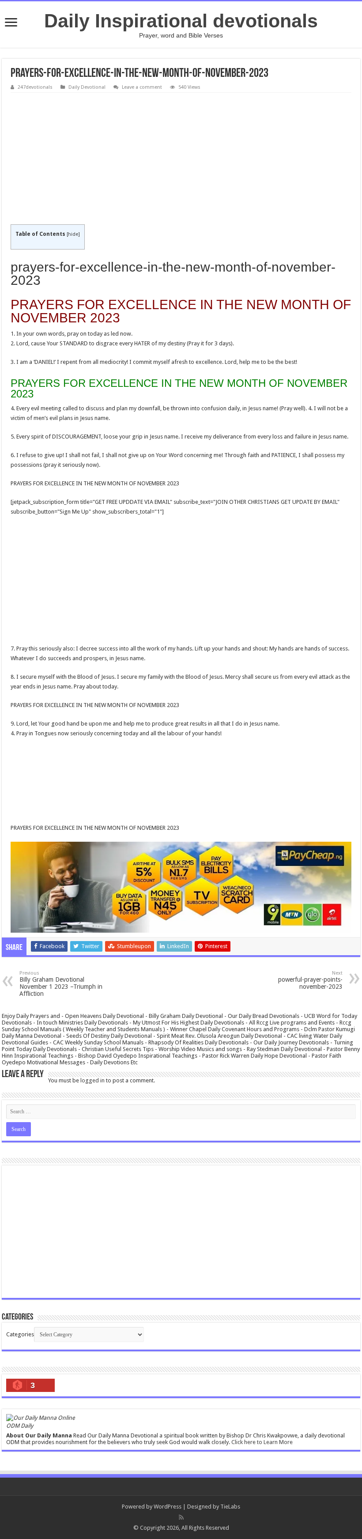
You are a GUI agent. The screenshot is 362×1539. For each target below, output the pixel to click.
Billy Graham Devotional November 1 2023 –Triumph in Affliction (60, 983)
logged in (92, 1080)
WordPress (167, 1506)
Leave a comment (142, 87)
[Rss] (181, 1517)
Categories (20, 1334)
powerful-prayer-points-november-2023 (310, 980)
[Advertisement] (181, 159)
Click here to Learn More (262, 1442)
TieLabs (230, 1506)
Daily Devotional (87, 87)
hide (73, 234)
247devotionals (35, 87)
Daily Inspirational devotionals (181, 20)
